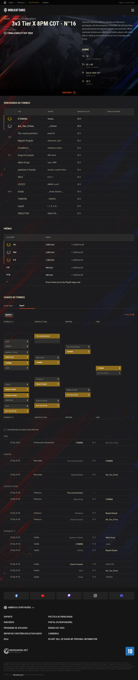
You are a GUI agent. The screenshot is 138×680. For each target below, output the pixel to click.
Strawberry (23, 147)
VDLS (20, 177)
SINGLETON (23, 213)
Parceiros (9, 622)
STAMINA (22, 118)
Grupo (8, 315)
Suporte (8, 617)
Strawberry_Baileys (55, 148)
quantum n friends (27, 169)
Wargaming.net (18, 675)
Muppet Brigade (25, 140)
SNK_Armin (52, 155)
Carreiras (53, 633)
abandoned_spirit (54, 141)
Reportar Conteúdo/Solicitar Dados (23, 633)
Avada (21, 191)
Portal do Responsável (60, 622)
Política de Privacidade (60, 617)
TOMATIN (22, 198)
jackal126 (51, 133)
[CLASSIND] (130, 651)
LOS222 (21, 184)
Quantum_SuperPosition (57, 170)
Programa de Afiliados (15, 628)
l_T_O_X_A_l (52, 206)
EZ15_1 (50, 177)
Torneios (16, 19)
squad (21, 206)
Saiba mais (67, 92)
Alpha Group (24, 162)
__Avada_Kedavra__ (55, 192)
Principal (7, 19)
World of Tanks (14, 10)
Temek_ (51, 119)
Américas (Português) (19, 607)
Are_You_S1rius (26, 126)
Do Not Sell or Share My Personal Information (72, 639)
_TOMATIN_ (52, 199)
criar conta (130, 2)
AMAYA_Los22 (53, 184)
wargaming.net (16, 651)
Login (121, 2)
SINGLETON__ (53, 213)
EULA (6, 639)
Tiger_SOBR (52, 162)
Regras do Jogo (56, 628)
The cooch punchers (28, 133)
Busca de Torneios (29, 19)
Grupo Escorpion (26, 155)
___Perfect (52, 126)
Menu (132, 10)
